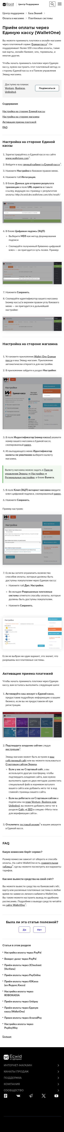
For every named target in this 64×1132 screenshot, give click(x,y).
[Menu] (60, 4)
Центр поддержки (13, 13)
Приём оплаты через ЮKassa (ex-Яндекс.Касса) (21, 983)
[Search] (52, 4)
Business (20, 88)
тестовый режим (29, 824)
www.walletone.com (17, 158)
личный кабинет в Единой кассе (41, 164)
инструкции (12, 749)
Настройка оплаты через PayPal (22, 952)
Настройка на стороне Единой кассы (23, 111)
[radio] (24, 929)
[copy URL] (15, 146)
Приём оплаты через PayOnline (22, 975)
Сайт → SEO (25, 809)
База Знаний (35, 13)
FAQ (4, 127)
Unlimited (10, 92)
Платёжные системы (40, 18)
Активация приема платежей (19, 122)
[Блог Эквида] (6, 1096)
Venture (9, 88)
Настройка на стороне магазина (20, 116)
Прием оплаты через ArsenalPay (23, 1017)
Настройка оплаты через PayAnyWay (18, 1026)
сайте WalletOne (15, 905)
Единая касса (39, 44)
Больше (6, 1036)
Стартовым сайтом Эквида (21, 764)
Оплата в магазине (13, 18)
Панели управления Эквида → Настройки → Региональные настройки (29, 474)
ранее (27, 444)
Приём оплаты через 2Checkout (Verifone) (22, 967)
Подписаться (47, 88)
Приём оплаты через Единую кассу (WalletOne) (21, 1009)
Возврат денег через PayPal (20, 959)
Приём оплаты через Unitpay (21, 1001)
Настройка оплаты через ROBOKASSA (18, 993)
